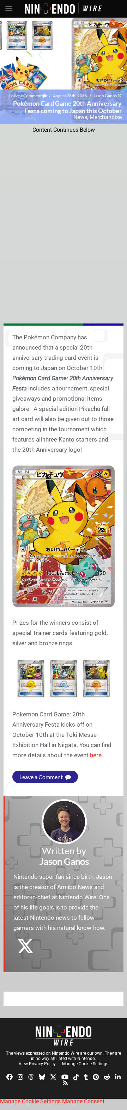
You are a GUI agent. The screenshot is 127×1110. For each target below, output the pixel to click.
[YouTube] (64, 1076)
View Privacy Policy (37, 1063)
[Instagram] (20, 1076)
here (96, 755)
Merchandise (106, 117)
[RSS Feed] (65, 1082)
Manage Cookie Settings (85, 1063)
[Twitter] (53, 1076)
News (80, 117)
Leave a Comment (25, 95)
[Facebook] (9, 1076)
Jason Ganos (105, 95)
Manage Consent (83, 1101)
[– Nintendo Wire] (63, 1035)
